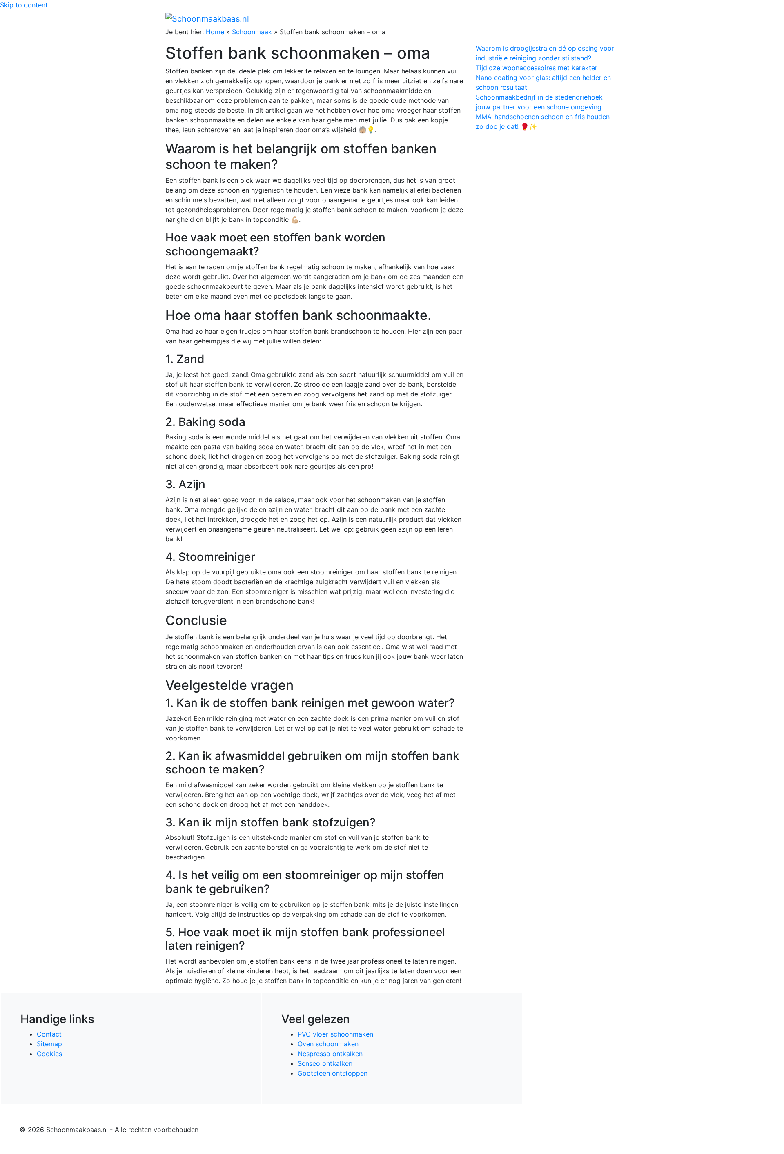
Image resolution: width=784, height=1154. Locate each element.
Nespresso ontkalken (330, 1054)
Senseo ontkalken (325, 1063)
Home (445, 18)
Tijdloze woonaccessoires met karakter (536, 68)
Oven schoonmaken (328, 1044)
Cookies (49, 1054)
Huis (494, 18)
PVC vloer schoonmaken (335, 1034)
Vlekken (583, 18)
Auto (521, 18)
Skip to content (24, 5)
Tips (608, 18)
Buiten (470, 18)
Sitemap (49, 1044)
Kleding (547, 18)
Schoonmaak (252, 32)
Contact (49, 1034)
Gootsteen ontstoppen (333, 1073)
